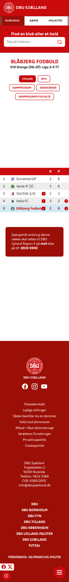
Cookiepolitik (34, 446)
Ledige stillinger (34, 410)
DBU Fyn (34, 516)
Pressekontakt (34, 404)
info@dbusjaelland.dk (34, 485)
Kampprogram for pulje (35, 97)
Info (44, 79)
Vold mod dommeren (34, 422)
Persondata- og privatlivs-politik (34, 557)
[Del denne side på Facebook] (3, 568)
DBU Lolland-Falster (34, 534)
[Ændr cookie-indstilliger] (6, 575)
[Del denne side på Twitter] (10, 568)
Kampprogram (22, 88)
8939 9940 (29, 248)
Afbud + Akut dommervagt (34, 428)
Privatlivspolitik (34, 440)
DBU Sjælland (35, 539)
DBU (34, 504)
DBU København (34, 528)
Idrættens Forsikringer (34, 434)
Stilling (27, 79)
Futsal (34, 545)
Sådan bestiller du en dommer (34, 416)
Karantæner (48, 88)
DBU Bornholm (34, 510)
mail (43, 243)
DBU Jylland (34, 522)
